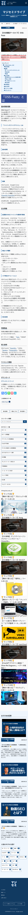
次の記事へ (22, 411)
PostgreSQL (13, 350)
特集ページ (3, 892)
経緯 (7, 73)
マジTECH (3, 889)
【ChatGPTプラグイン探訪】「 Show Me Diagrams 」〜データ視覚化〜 (13, 665)
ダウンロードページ (7, 381)
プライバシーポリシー (14, 908)
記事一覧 (8, 23)
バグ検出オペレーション (10, 80)
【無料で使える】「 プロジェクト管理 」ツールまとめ (14, 497)
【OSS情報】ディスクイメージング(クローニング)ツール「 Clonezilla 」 (13, 538)
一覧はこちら (14, 411)
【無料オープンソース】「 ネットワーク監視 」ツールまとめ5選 (14, 600)
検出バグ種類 (8, 78)
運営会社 (3, 895)
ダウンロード (8, 90)
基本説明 (7, 72)
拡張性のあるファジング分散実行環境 (13, 77)
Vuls (17, 337)
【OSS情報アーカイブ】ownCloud (14, 644)
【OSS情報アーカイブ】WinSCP (13, 560)
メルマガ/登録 (19, 903)
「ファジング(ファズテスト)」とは (12, 70)
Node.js (5, 350)
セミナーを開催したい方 (8, 903)
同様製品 (7, 84)
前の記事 (5, 411)
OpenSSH (11, 195)
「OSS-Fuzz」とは (9, 65)
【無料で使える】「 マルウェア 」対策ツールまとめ (13, 688)
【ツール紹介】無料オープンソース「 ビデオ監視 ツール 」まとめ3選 (13, 623)
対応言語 (7, 82)
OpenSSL (5, 195)
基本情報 (7, 66)
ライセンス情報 (8, 88)
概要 (6, 68)
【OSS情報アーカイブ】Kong (12, 517)
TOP (2, 23)
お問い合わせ (3, 897)
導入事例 (7, 86)
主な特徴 (7, 75)
